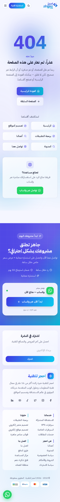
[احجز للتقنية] (50, 5)
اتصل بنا (24, 445)
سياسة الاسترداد (46, 465)
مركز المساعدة (21, 455)
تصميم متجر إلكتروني (18, 425)
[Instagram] (43, 400)
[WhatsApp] (7, 494)
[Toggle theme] (28, 5)
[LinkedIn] (12, 400)
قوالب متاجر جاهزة (19, 434)
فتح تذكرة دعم (21, 460)
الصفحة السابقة (28, 101)
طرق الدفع (23, 450)
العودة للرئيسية (28, 91)
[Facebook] (51, 400)
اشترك (30, 359)
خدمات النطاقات (46, 434)
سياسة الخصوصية (45, 455)
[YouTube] (20, 400)
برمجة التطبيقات (20, 420)
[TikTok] (27, 400)
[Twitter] (35, 400)
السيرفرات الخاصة (46, 429)
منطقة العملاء (21, 465)
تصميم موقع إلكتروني (18, 429)
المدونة (50, 450)
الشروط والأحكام (46, 460)
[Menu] (5, 6)
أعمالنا (51, 445)
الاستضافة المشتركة (45, 420)
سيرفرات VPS (47, 425)
